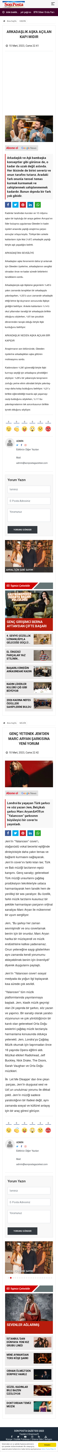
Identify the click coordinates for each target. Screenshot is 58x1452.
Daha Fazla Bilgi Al (49, 1449)
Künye (9, 1439)
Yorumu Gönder (22, 529)
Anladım (47, 1445)
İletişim (48, 1439)
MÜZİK (23, 723)
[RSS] (39, 1436)
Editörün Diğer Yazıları (27, 449)
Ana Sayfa (11, 21)
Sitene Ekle (37, 1439)
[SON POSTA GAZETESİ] (13, 4)
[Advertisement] (29, 84)
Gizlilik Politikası (22, 1439)
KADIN (23, 21)
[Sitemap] (46, 1436)
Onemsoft (33, 1434)
